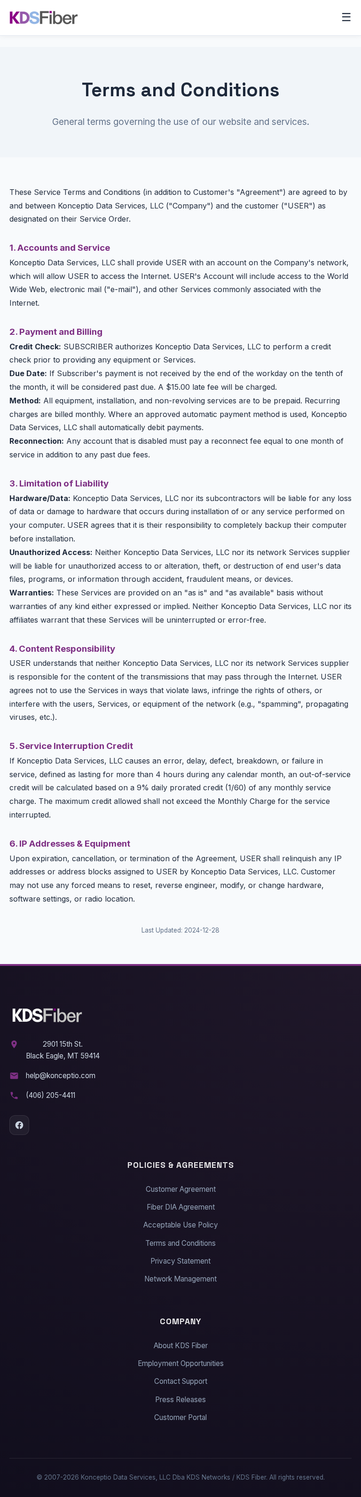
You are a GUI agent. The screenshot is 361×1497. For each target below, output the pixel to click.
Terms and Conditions (180, 1243)
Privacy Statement (180, 1261)
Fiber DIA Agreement (181, 1207)
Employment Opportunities (181, 1363)
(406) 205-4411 (50, 1095)
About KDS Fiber (181, 1345)
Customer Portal (180, 1417)
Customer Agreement (181, 1189)
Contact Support (180, 1381)
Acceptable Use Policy (180, 1224)
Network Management (180, 1278)
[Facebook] (19, 1125)
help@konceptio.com (60, 1075)
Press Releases (180, 1399)
